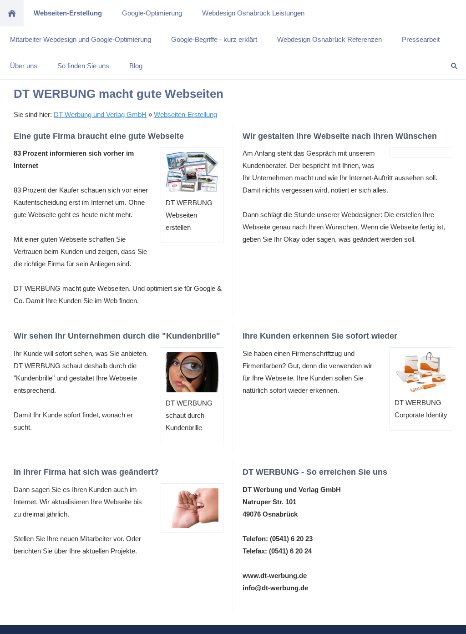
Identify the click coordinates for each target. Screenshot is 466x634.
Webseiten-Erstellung (185, 114)
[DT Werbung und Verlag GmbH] (12, 13)
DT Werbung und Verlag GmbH (100, 114)
